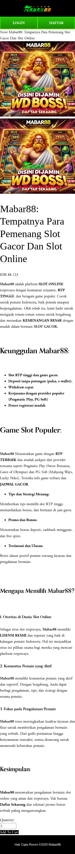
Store (4, 32)
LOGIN (19, 23)
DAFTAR (56, 23)
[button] (9, 832)
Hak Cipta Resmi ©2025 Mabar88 (38, 844)
